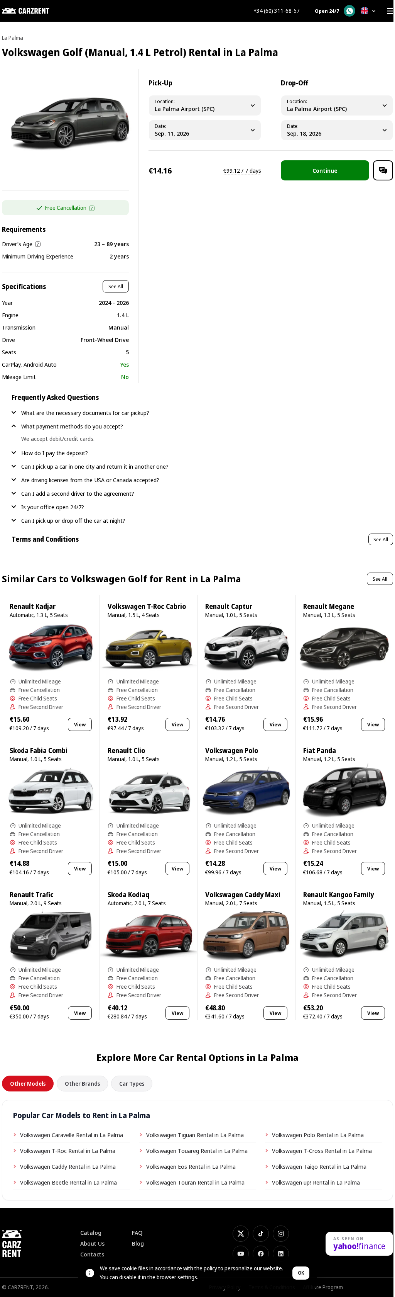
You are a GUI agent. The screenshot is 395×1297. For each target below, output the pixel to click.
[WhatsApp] (349, 11)
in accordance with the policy (183, 1268)
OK (301, 1273)
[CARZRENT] (40, 11)
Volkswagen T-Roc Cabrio (147, 606)
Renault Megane (328, 606)
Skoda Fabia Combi (39, 750)
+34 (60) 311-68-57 (276, 11)
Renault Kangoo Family (338, 894)
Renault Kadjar (33, 606)
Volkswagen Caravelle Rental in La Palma (71, 1135)
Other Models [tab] (28, 1083)
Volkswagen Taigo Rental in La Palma (319, 1166)
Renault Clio (126, 750)
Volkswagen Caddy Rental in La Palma (68, 1166)
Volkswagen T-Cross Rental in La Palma (322, 1150)
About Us (92, 1243)
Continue (325, 170)
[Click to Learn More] (92, 208)
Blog (138, 1243)
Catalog (90, 1233)
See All (115, 286)
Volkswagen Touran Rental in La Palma (195, 1182)
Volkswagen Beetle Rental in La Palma (68, 1182)
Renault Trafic (32, 894)
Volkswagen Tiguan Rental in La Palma (195, 1135)
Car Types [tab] (131, 1083)
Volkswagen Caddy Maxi (242, 894)
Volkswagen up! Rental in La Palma (316, 1182)
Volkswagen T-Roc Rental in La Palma (67, 1150)
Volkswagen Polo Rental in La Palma (318, 1135)
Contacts (92, 1254)
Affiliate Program (323, 1287)
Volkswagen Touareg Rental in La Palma (197, 1150)
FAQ (137, 1233)
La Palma (12, 37)
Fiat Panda (319, 750)
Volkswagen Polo (231, 750)
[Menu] (390, 11)
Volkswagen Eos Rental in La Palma (191, 1166)
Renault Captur (228, 606)
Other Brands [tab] (82, 1083)
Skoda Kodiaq (128, 894)
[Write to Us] (383, 170)
